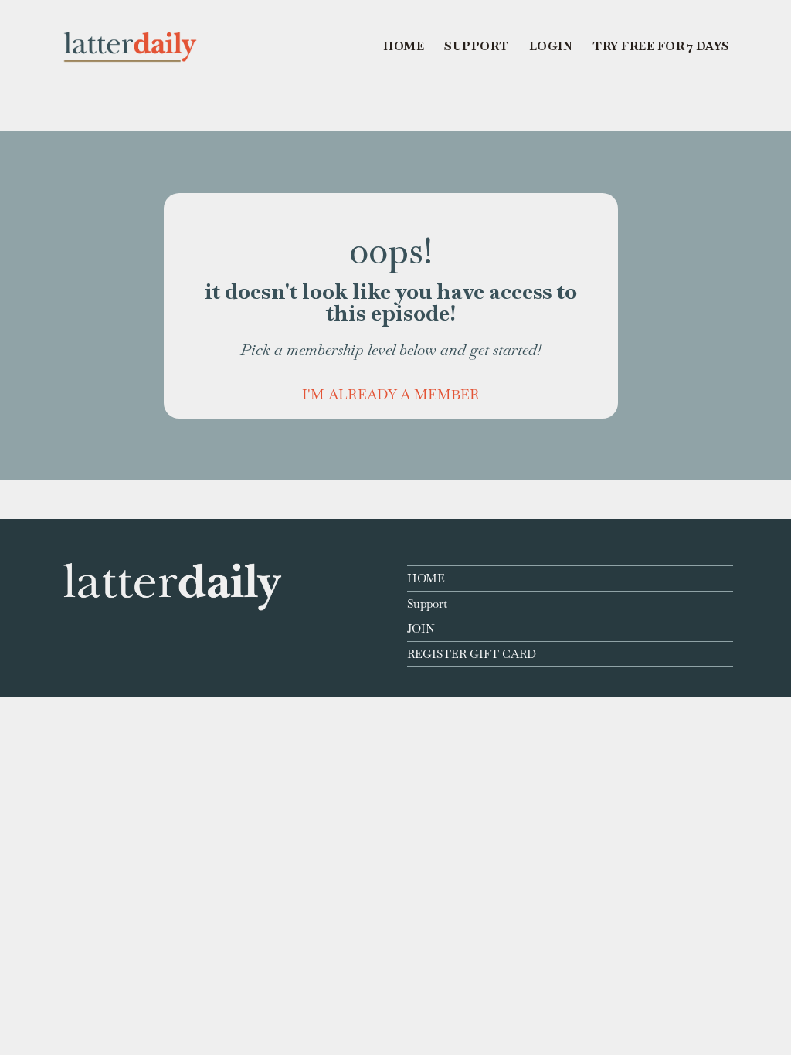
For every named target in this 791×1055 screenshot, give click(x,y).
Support (427, 603)
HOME (426, 578)
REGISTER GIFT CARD (471, 653)
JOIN (421, 628)
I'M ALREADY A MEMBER (391, 394)
